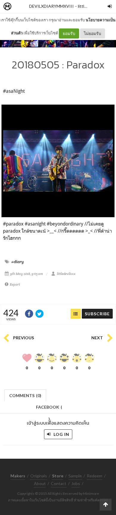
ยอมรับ (69, 33)
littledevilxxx (66, 274)
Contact (58, 483)
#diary (17, 262)
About (40, 483)
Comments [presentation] (25, 395)
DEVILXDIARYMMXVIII (51, 6)
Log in (60, 434)
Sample (75, 475)
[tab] (25, 395)
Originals (38, 475)
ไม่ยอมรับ (92, 33)
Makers (20, 6)
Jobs (75, 483)
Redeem (94, 475)
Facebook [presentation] (49, 408)
